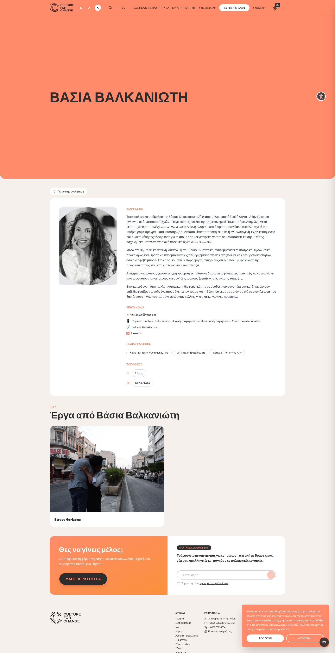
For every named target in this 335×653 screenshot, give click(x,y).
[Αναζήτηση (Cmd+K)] (110, 7)
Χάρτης (179, 631)
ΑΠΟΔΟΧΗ (265, 638)
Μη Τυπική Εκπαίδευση (190, 352)
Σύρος (139, 373)
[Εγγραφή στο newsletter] (271, 575)
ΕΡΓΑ (175, 7)
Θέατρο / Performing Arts (227, 352)
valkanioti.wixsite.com (145, 327)
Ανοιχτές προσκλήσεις (186, 635)
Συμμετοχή (181, 639)
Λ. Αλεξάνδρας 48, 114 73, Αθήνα (220, 618)
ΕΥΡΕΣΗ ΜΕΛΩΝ (234, 7)
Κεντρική (180, 618)
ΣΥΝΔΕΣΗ (259, 7)
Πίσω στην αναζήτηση (70, 191)
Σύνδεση (179, 648)
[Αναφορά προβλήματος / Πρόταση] (324, 642)
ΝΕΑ (166, 7)
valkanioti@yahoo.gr (143, 315)
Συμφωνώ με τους (205, 583)
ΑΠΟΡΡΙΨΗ (305, 638)
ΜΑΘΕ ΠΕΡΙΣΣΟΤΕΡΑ (83, 579)
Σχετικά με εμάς (183, 622)
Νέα (177, 627)
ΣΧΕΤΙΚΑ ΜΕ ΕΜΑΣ (145, 7)
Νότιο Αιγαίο (142, 382)
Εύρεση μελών (182, 644)
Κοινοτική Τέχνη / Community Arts (149, 352)
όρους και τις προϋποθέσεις (214, 583)
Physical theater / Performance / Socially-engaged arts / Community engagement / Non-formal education (196, 321)
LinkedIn (136, 333)
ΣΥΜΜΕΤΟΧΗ (207, 7)
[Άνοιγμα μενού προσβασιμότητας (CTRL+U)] (321, 96)
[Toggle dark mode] (123, 7)
